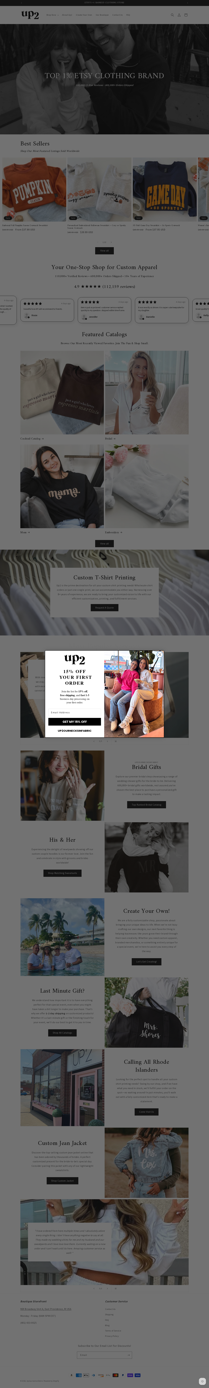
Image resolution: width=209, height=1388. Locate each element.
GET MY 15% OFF (75, 722)
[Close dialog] (160, 655)
